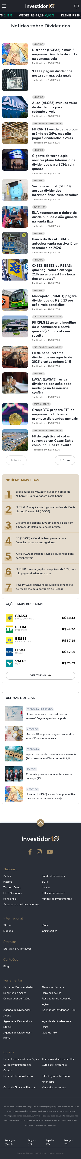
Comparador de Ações (16, 998)
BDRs (45, 882)
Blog (6, 966)
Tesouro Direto (12, 887)
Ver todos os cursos (54, 1087)
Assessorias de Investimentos (21, 904)
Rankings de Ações (14, 993)
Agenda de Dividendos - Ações (17, 1012)
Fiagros (7, 882)
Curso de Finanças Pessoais (20, 1087)
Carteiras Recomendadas (18, 987)
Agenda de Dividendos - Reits (56, 1024)
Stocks (7, 925)
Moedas (8, 931)
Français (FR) (68, 1142)
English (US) (32, 1142)
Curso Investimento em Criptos (17, 1067)
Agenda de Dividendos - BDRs (17, 1035)
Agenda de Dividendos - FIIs (59, 1010)
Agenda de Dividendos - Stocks (17, 1024)
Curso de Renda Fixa (54, 1065)
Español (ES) (50, 1142)
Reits (45, 925)
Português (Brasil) (10, 1142)
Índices (46, 887)
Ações (7, 876)
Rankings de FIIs (51, 993)
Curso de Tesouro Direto (18, 1076)
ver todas (38, 675)
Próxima (65, 460)
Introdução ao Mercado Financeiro (56, 1079)
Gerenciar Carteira (53, 987)
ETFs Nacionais (12, 893)
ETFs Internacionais (53, 893)
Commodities (49, 931)
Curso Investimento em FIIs (58, 1059)
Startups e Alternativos (17, 948)
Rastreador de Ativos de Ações (56, 1001)
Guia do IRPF (49, 1032)
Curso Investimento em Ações (21, 1059)
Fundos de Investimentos (57, 899)
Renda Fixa (10, 899)
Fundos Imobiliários (53, 876)
